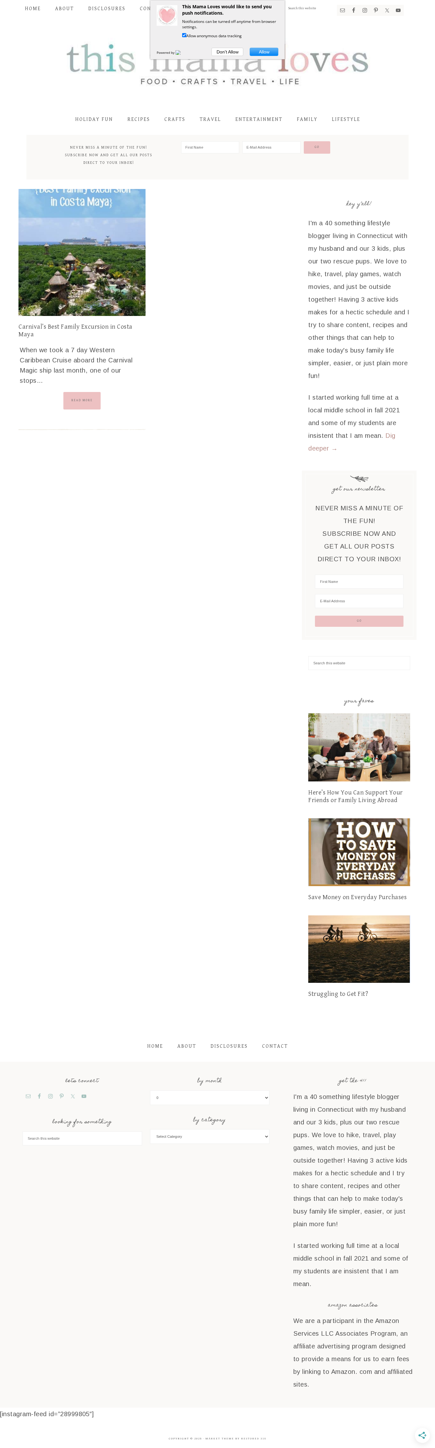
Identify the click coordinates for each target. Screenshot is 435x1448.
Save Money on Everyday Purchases (357, 897)
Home (155, 1046)
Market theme (219, 1438)
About (186, 1046)
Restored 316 (253, 1438)
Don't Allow (228, 51)
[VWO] (181, 52)
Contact (275, 1046)
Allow (264, 51)
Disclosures (229, 1046)
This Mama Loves (217, 62)
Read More (82, 400)
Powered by (166, 52)
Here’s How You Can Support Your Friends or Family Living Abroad (355, 796)
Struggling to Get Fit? (338, 994)
